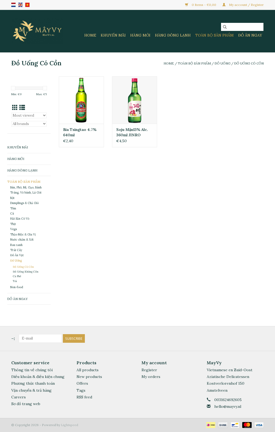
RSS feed (84, 397)
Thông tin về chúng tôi (32, 369)
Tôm (13, 208)
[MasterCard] (246, 425)
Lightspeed (69, 425)
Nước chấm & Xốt (22, 239)
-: (13, 338)
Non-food (16, 287)
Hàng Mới (140, 35)
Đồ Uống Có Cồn (249, 63)
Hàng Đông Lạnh (173, 35)
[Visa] (258, 425)
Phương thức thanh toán (33, 383)
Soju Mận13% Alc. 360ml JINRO (132, 132)
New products (89, 376)
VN (27, 5)
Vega (13, 229)
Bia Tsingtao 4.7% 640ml (79, 132)
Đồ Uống (222, 63)
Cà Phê (17, 276)
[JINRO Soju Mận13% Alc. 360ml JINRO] (134, 100)
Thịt (13, 224)
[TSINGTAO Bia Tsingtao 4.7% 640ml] (81, 100)
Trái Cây (16, 250)
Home (90, 35)
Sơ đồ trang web (25, 403)
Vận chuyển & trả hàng (31, 390)
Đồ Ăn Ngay (250, 35)
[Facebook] (249, 338)
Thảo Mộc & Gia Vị (23, 234)
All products (88, 369)
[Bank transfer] (222, 425)
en (20, 5)
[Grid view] (15, 107)
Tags (81, 390)
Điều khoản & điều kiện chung (37, 376)
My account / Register (246, 5)
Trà (15, 281)
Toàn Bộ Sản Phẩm (214, 35)
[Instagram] (259, 338)
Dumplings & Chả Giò (24, 203)
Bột (12, 198)
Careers (18, 397)
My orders (151, 376)
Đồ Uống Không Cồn (25, 271)
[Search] (225, 27)
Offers (82, 383)
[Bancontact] (234, 425)
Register (149, 369)
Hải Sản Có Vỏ (19, 218)
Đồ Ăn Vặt (17, 255)
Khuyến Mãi (113, 35)
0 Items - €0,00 (204, 5)
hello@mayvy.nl (227, 406)
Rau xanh (16, 245)
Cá (12, 213)
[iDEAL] (210, 425)
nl (13, 5)
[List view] (22, 107)
